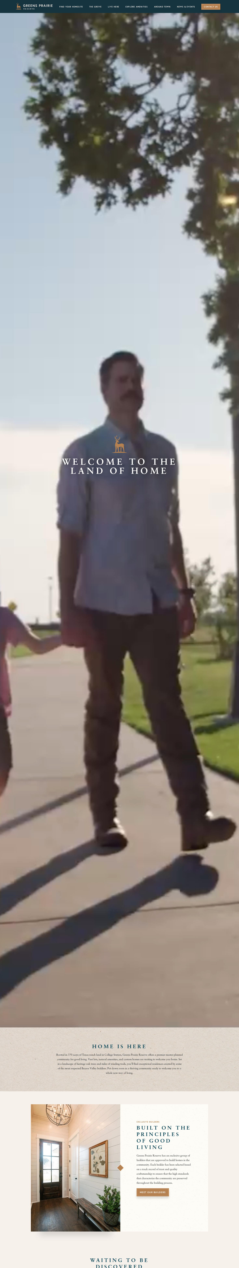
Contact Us (211, 7)
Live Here (113, 7)
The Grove (95, 7)
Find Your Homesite (71, 7)
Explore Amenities (137, 7)
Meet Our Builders (153, 1192)
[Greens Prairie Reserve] (34, 6)
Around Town (162, 7)
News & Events (186, 7)
